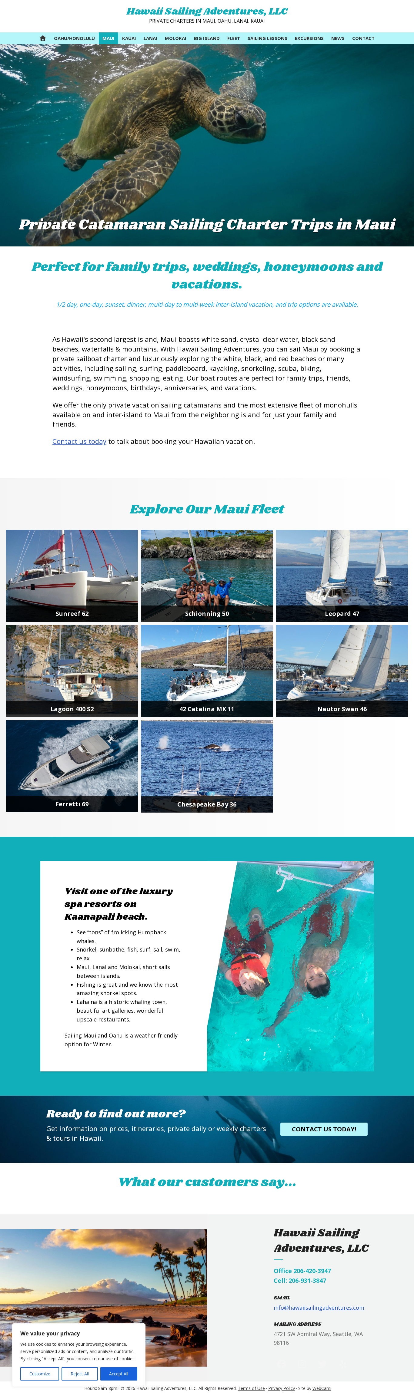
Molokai (175, 38)
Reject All (80, 1374)
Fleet (233, 38)
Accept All (118, 1374)
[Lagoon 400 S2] (72, 671)
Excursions (309, 38)
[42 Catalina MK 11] (207, 671)
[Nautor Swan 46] (342, 671)
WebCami (321, 1388)
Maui (108, 38)
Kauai (129, 38)
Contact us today (79, 441)
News (338, 38)
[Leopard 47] (342, 576)
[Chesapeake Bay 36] (207, 766)
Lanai (150, 38)
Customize (39, 1374)
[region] (78, 1355)
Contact (363, 38)
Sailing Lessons (267, 38)
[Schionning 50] (207, 576)
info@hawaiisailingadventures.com (319, 1307)
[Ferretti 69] (72, 766)
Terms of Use (251, 1388)
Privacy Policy (281, 1388)
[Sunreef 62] (72, 576)
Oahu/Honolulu (74, 38)
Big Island (207, 38)
